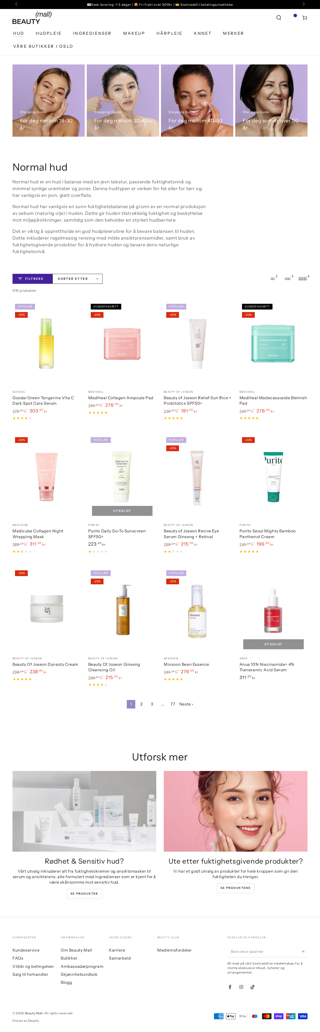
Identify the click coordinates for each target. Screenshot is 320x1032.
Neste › (186, 703)
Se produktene (235, 888)
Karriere (117, 950)
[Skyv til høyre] (303, 4)
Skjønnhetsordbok (79, 974)
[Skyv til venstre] (16, 4)
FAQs (17, 958)
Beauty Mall (34, 1013)
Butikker (69, 958)
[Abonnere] (305, 951)
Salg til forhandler (30, 974)
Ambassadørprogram (82, 966)
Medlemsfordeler (174, 950)
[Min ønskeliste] (291, 17)
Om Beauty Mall (76, 950)
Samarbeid (120, 958)
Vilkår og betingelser (33, 966)
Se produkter (84, 893)
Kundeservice (26, 950)
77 (172, 703)
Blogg (66, 982)
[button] (278, 17)
